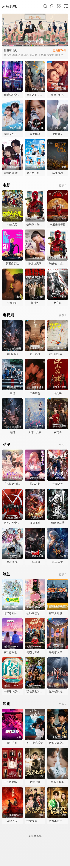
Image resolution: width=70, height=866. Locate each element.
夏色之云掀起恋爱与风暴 (41, 173)
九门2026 (12, 354)
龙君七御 (35, 782)
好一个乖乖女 (35, 742)
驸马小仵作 (57, 94)
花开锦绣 (35, 354)
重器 (12, 393)
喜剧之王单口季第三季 (40, 652)
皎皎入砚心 (57, 782)
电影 (6, 185)
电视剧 (8, 315)
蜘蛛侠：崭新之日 (37, 224)
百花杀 (58, 432)
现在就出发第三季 (37, 691)
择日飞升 (35, 522)
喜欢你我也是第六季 (15, 652)
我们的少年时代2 (59, 354)
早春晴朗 (35, 393)
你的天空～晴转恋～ (15, 134)
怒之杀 (58, 302)
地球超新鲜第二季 (14, 613)
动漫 (6, 444)
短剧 (6, 704)
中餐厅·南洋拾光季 (15, 691)
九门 (12, 432)
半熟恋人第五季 (58, 652)
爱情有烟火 (10, 50)
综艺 (6, 574)
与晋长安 (12, 821)
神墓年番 (57, 561)
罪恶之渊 (35, 483)
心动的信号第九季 (37, 613)
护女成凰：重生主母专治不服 (43, 821)
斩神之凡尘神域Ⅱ (13, 522)
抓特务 (35, 302)
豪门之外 (12, 742)
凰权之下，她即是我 (38, 94)
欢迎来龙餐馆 (58, 224)
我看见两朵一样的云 (15, 94)
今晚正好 (12, 302)
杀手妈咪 (35, 134)
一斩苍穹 (35, 561)
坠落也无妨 (34, 263)
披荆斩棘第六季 (58, 691)
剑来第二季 (57, 522)
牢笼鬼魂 (57, 173)
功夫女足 (12, 224)
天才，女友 (34, 432)
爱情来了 (57, 134)
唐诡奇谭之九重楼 (59, 742)
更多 (61, 185)
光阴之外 (57, 483)
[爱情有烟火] (35, 30)
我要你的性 (12, 263)
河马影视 (9, 6)
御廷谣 (58, 393)
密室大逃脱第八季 (59, 613)
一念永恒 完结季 (13, 561)
